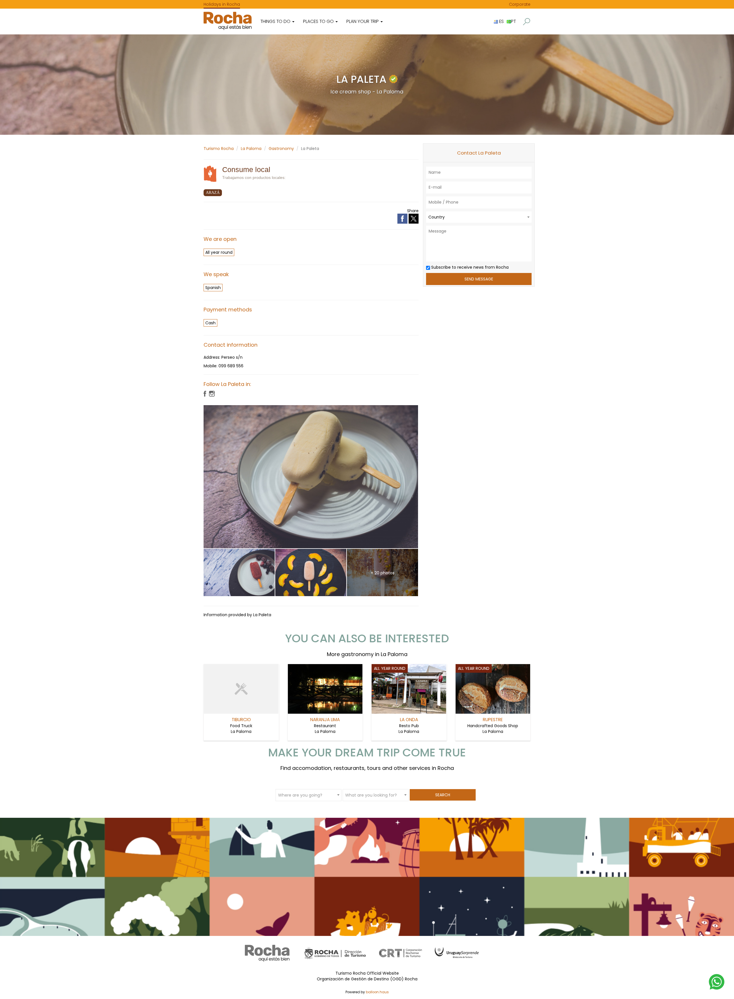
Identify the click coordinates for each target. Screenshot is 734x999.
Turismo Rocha (219, 148)
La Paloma (251, 148)
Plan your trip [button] (363, 21)
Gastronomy (281, 148)
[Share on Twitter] (414, 218)
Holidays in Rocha (222, 4)
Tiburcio (241, 720)
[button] (526, 21)
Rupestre (493, 720)
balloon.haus (377, 992)
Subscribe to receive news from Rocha (469, 267)
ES (501, 21)
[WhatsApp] (716, 981)
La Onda (409, 720)
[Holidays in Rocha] (228, 21)
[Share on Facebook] (403, 218)
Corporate (519, 4)
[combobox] (479, 217)
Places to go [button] (319, 21)
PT (513, 21)
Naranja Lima (325, 720)
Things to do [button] (276, 21)
